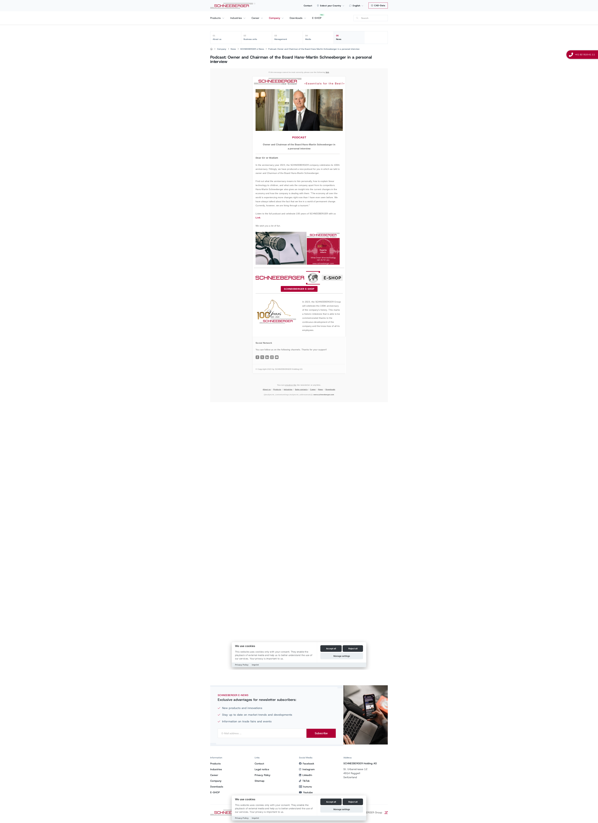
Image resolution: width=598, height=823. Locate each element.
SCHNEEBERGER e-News (252, 49)
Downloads (296, 18)
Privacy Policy (262, 775)
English (356, 5)
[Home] (211, 49)
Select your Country (330, 5)
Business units (250, 37)
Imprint (255, 818)
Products (216, 18)
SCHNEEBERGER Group (368, 812)
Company (275, 18)
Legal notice (262, 769)
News (338, 37)
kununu (307, 786)
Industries (236, 18)
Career (256, 18)
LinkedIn (307, 775)
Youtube (308, 792)
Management (280, 37)
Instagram (308, 769)
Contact (308, 5)
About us (217, 37)
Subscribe (321, 733)
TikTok (306, 780)
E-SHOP (317, 18)
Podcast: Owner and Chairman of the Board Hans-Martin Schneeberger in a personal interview (313, 49)
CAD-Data (379, 5)
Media (308, 37)
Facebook (308, 763)
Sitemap (259, 780)
